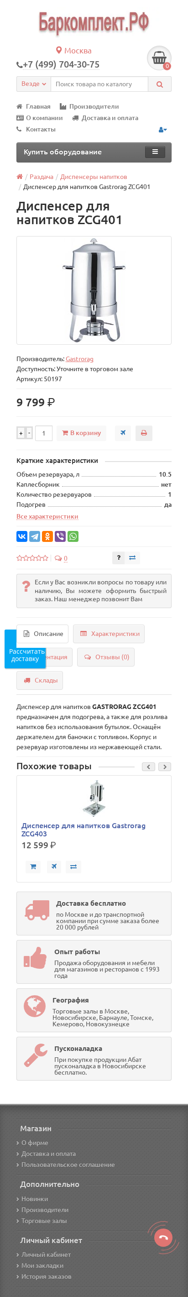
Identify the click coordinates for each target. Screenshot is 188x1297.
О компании (44, 117)
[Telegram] (34, 536)
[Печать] (144, 433)
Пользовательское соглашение (68, 1164)
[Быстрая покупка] (54, 867)
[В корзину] (33, 867)
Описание (48, 633)
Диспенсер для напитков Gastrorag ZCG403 (83, 829)
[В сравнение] (132, 557)
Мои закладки (42, 1265)
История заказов (46, 1276)
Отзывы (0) (112, 657)
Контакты (41, 129)
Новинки (34, 1198)
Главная (38, 106)
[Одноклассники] (47, 536)
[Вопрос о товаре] (118, 557)
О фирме (34, 1142)
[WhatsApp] (73, 536)
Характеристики (115, 633)
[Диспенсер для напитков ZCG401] (94, 290)
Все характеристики (47, 516)
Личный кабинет (46, 1254)
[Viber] (60, 536)
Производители (94, 106)
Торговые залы (44, 1220)
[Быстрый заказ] (123, 433)
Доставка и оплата (110, 117)
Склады (46, 680)
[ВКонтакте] (21, 536)
